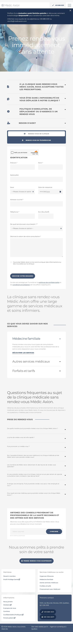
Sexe (12, 187)
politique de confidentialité (49, 282)
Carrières (6, 611)
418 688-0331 (49, 612)
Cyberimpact (22, 535)
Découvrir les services (23, 353)
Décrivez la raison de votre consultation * (25, 236)
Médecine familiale (46, 579)
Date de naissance (45, 187)
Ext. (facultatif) (43, 212)
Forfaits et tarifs (45, 586)
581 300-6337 (49, 617)
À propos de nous (9, 608)
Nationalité (14, 175)
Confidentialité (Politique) (12, 615)
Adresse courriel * (16, 200)
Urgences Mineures (47, 576)
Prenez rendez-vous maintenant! (37, 561)
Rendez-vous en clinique (38, 134)
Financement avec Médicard (50, 589)
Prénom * (13, 163)
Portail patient (8, 618)
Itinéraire (6, 605)
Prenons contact (47, 598)
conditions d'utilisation (21, 285)
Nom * (40, 163)
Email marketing (14, 535)
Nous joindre (8, 602)
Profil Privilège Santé (11, 579)
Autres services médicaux (49, 583)
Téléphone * (14, 212)
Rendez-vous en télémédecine (38, 140)
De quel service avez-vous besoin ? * (24, 224)
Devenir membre (9, 576)
